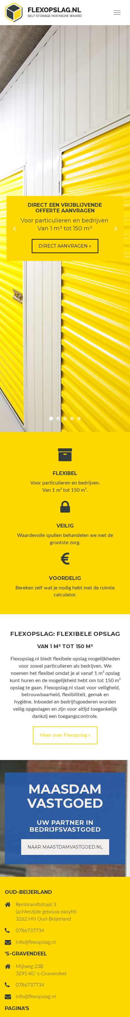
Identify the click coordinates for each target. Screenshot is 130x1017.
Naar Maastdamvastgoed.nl (65, 847)
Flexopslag (43, 12)
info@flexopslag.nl (36, 942)
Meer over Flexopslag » (65, 735)
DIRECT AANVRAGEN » (64, 246)
